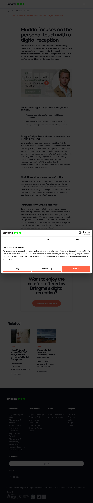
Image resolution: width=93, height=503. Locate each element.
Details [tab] (46, 239)
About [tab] (76, 239)
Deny (17, 269)
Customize (45, 269)
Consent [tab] (16, 239)
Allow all (76, 269)
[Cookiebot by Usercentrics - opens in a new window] (80, 233)
